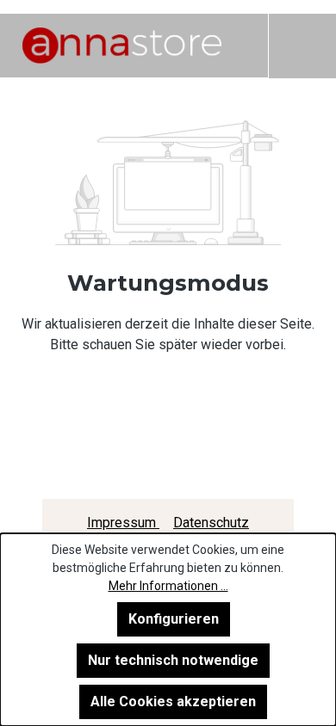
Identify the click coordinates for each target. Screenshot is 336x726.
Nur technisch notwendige (173, 660)
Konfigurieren (173, 619)
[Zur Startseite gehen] (122, 46)
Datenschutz (211, 522)
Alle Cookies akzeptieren (173, 701)
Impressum (123, 522)
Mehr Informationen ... (168, 586)
